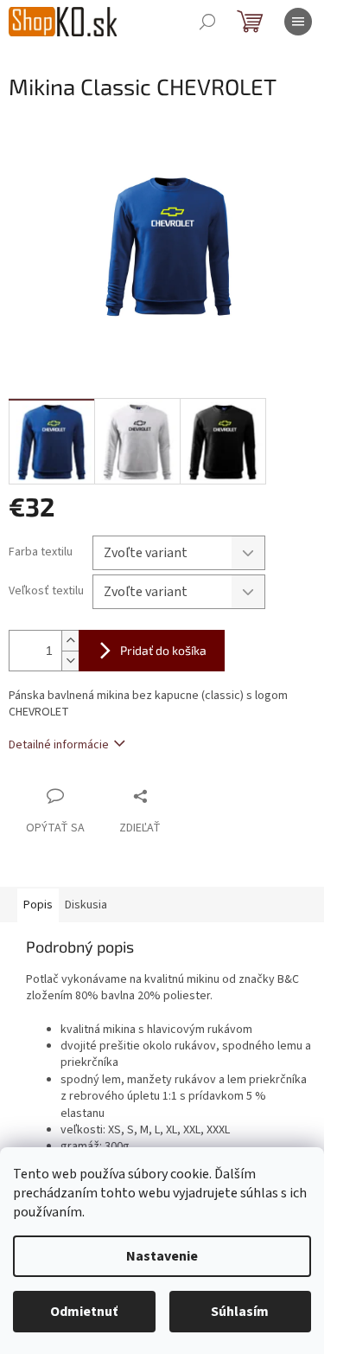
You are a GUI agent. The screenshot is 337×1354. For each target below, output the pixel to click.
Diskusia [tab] (86, 905)
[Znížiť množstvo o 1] (70, 661)
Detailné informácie (59, 745)
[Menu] (298, 21)
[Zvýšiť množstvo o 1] (70, 641)
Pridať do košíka (163, 650)
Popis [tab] (38, 905)
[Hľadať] (207, 21)
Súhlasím (240, 1311)
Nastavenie (162, 1256)
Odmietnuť (84, 1311)
